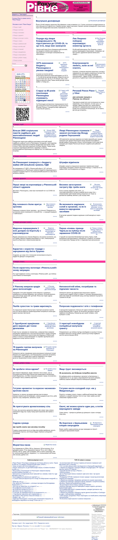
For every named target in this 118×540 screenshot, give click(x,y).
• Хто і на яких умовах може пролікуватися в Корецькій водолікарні (80, 466)
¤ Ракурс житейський (19, 46)
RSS (35, 523)
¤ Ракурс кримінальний (19, 43)
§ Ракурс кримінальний (21, 280)
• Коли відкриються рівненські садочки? (24, 477)
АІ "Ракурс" (95, 539)
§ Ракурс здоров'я (19, 178)
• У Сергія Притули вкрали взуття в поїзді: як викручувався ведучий (33, 478)
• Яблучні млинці (64, 472)
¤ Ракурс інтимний (18, 49)
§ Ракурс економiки (20, 156)
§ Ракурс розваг (18, 439)
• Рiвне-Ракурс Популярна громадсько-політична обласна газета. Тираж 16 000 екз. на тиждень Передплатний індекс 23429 (35, 463)
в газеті (48, 526)
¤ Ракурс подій (17, 27)
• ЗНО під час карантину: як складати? (24, 486)
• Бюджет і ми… (17, 497)
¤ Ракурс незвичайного (19, 54)
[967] (32, 491)
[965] (18, 469)
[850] (32, 489)
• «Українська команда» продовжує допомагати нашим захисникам (80, 480)
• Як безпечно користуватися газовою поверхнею (75, 498)
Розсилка (26, 526)
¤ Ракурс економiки (18, 32)
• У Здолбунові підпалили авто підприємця (25, 494)
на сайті (37, 526)
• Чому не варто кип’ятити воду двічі (23, 466)
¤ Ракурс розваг (17, 60)
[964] (37, 466)
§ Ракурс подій (18, 124)
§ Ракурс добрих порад (21, 363)
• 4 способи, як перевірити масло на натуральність (28, 492)
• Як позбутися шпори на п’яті (21, 489)
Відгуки (20, 526)
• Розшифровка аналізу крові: (21, 488)
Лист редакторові (28, 523)
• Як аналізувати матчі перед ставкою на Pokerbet (75, 484)
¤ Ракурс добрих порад (19, 57)
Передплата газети (43, 523)
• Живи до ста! (16, 481)
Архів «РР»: (21, 74)
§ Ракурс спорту (18, 261)
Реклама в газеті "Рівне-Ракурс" (22, 24)
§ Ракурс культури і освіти (22, 222)
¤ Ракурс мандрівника (19, 52)
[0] (45, 464)
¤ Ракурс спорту (17, 41)
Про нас (14, 526)
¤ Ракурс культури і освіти (20, 38)
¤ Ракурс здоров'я (18, 35)
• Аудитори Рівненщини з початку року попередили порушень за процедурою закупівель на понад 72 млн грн (32, 499)
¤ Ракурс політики (18, 30)
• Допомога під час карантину (21, 491)
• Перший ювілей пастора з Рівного (70, 470)
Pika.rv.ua (94, 537)
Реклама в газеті (17, 523)
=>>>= (104, 30)
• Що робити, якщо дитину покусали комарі (25, 495)
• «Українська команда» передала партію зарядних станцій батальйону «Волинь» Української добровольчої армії (82, 482)
